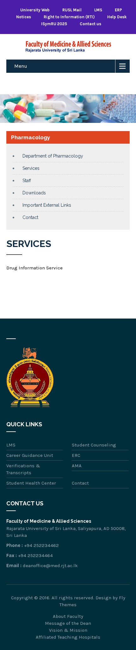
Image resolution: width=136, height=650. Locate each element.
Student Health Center (31, 483)
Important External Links (46, 205)
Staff (26, 180)
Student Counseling (94, 445)
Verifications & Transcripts (23, 469)
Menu (20, 66)
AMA (77, 466)
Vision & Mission (68, 630)
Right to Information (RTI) (69, 16)
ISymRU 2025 (54, 23)
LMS (98, 10)
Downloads (34, 192)
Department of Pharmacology (52, 155)
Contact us (90, 23)
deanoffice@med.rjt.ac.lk (50, 565)
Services (31, 168)
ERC (76, 455)
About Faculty (68, 616)
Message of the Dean (68, 623)
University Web (35, 10)
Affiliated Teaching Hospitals (68, 637)
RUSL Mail (72, 10)
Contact (30, 217)
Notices (23, 16)
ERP (118, 10)
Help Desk (117, 16)
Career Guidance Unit (29, 455)
